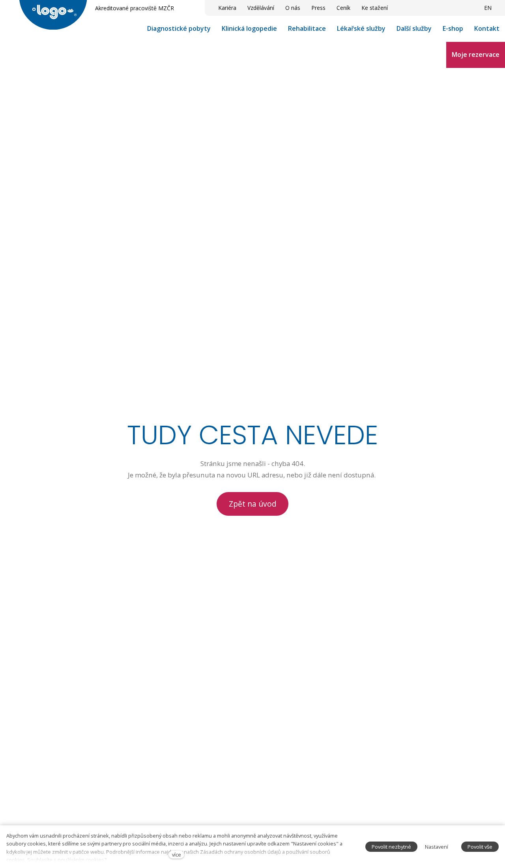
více (176, 854)
